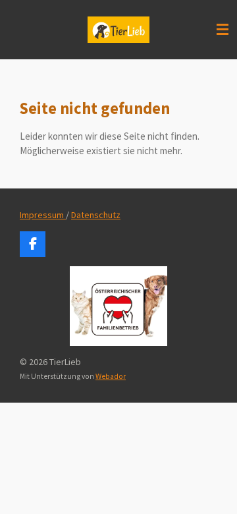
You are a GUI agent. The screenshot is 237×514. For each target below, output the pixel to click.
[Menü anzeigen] (222, 29)
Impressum (43, 215)
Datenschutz (95, 215)
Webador (110, 376)
